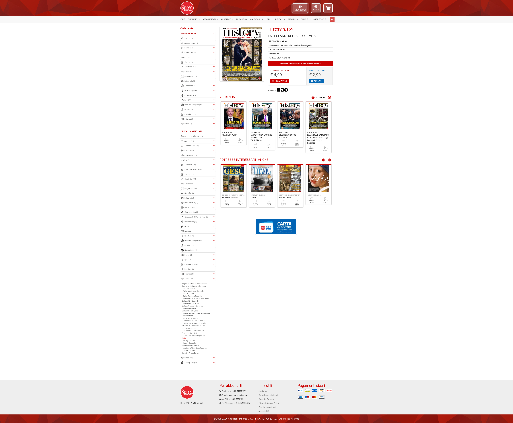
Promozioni (241, 19)
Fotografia (189, 81)
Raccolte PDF (190, 114)
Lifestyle (189, 236)
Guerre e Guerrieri (189, 333)
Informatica (190, 95)
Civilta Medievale (188, 288)
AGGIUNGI (317, 81)
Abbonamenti (209, 19)
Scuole (304, 19)
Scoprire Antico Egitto (190, 353)
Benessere (190, 52)
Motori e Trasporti (193, 105)
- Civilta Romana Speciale (192, 296)
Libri (268, 19)
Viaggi (188, 358)
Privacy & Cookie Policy (269, 403)
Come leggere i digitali (268, 395)
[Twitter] (282, 90)
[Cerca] (332, 19)
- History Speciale (189, 343)
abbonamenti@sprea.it (238, 395)
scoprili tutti (321, 97)
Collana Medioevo (189, 308)
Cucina (188, 71)
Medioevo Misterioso (190, 345)
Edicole (319, 19)
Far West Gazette (189, 328)
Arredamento (191, 43)
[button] (328, 9)
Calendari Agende (193, 169)
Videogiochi (190, 362)
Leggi (187, 100)
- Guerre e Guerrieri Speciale (193, 335)
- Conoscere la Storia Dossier (193, 320)
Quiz (187, 259)
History (184, 338)
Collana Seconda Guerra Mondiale (196, 313)
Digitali (279, 19)
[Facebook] (278, 90)
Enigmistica (190, 76)
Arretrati (226, 19)
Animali (188, 38)
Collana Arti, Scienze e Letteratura (195, 298)
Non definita (190, 250)
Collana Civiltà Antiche (190, 301)
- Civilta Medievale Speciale (193, 291)
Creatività (189, 67)
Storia (282, 49)
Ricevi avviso (281, 81)
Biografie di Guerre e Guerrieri (194, 286)
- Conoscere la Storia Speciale (194, 323)
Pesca (188, 255)
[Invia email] (286, 90)
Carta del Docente (266, 399)
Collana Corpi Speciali (190, 303)
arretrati (283, 41)
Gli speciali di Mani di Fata (196, 217)
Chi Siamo (192, 19)
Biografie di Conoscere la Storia (194, 283)
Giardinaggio (190, 90)
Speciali (292, 19)
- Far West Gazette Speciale (193, 330)
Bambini (188, 48)
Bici (186, 57)
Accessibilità (264, 411)
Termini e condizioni (267, 407)
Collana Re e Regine (190, 311)
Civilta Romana (188, 293)
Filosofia (189, 193)
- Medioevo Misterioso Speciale (194, 348)
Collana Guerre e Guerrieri (192, 306)
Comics (188, 62)
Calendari (255, 19)
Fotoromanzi (191, 202)
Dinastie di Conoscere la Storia (194, 325)
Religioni (189, 269)
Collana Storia (187, 316)
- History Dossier (188, 340)
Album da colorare (193, 136)
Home (182, 19)
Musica (188, 109)
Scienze (188, 119)
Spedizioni (263, 391)
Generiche (189, 85)
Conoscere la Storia (190, 318)
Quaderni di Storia (189, 350)
